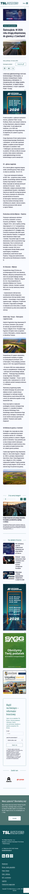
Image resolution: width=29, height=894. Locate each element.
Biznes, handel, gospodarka (10, 26)
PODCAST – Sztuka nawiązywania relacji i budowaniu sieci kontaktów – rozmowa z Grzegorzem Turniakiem (20, 562)
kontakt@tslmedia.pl (7, 850)
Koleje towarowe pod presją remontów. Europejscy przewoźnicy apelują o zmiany (14, 520)
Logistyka (4, 881)
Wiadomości (5, 864)
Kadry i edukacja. (6, 874)
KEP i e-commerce (6, 877)
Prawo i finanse (5, 871)
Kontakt (14, 818)
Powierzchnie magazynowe (8, 884)
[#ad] (14, 15)
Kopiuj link (20, 64)
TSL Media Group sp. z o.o (12, 889)
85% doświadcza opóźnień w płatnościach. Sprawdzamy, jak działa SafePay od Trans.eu (19, 548)
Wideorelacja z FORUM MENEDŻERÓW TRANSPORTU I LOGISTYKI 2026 (19, 576)
